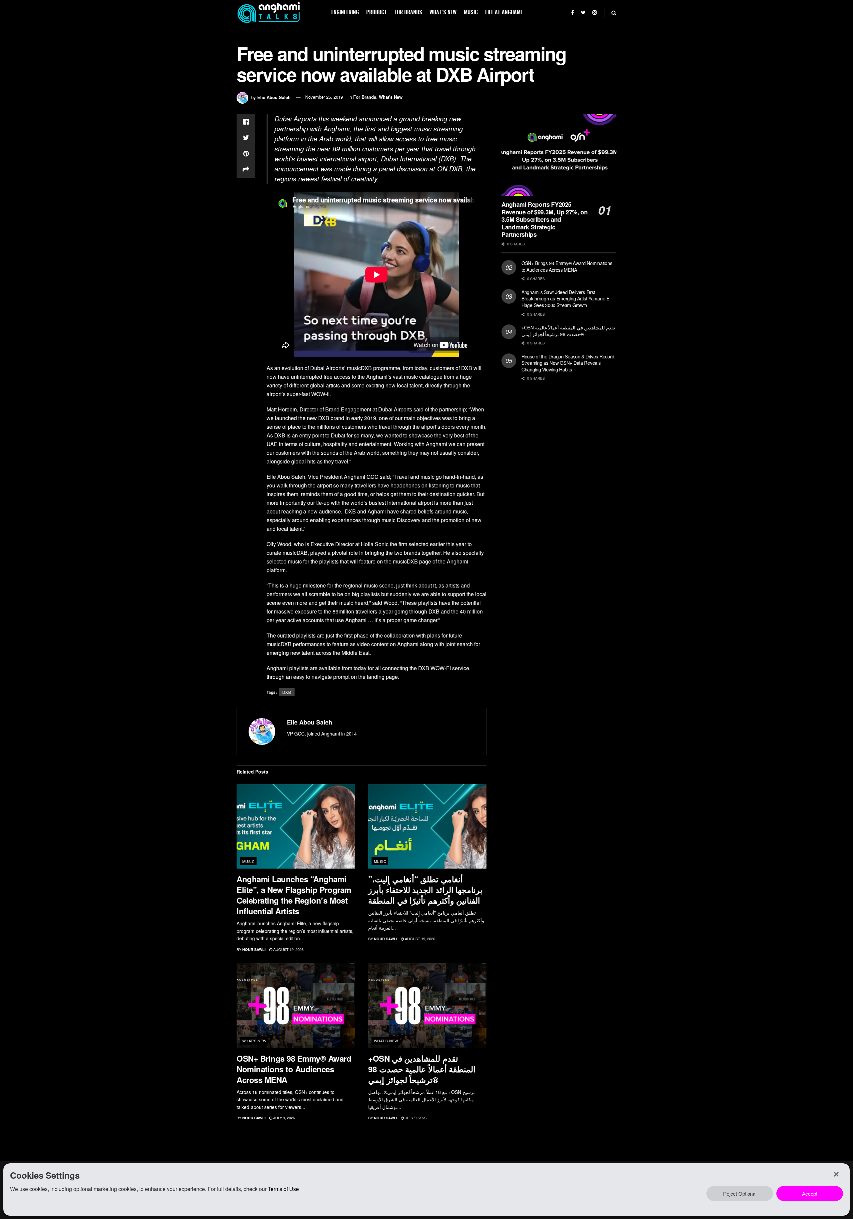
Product (376, 12)
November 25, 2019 (324, 97)
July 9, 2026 (283, 1117)
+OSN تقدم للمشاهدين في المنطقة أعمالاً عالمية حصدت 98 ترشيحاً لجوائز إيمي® (421, 1069)
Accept (809, 1193)
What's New (391, 97)
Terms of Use (283, 1189)
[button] (836, 1174)
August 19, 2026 (288, 949)
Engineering (345, 12)
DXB (286, 692)
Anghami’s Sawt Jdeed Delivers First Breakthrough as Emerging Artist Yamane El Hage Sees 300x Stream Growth (565, 298)
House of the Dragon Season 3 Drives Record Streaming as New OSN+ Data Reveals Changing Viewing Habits (567, 363)
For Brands (408, 12)
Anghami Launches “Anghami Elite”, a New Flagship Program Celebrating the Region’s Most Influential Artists (294, 895)
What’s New (442, 12)
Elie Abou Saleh (274, 97)
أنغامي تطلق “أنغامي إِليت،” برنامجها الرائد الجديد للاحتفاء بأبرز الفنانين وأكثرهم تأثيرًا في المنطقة (425, 889)
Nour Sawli (254, 949)
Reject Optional (739, 1193)
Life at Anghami (503, 12)
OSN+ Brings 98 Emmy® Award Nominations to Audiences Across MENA (294, 1069)
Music (471, 12)
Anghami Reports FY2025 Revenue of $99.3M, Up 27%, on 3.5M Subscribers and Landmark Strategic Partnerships (544, 219)
